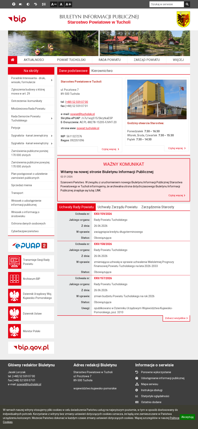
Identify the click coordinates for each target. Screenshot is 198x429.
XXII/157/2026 (103, 278)
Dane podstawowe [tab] (73, 71)
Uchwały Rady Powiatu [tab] (76, 207)
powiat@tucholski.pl (82, 114)
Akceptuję (187, 417)
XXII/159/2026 (103, 213)
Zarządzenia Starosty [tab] (157, 207)
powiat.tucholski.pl (88, 128)
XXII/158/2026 (103, 244)
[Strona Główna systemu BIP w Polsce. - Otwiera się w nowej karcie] (17, 19)
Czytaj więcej (109, 149)
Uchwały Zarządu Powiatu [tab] (117, 207)
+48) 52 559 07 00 (77, 101)
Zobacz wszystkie (175, 318)
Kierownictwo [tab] (102, 71)
